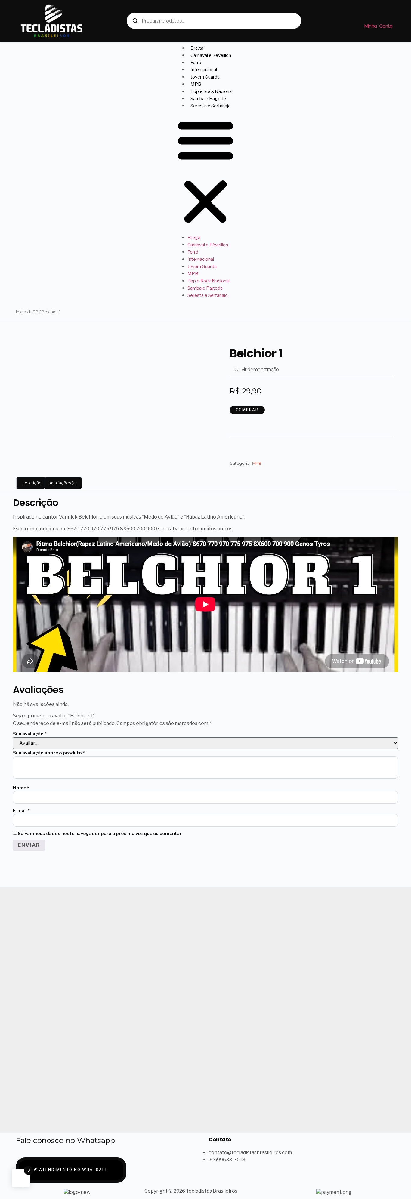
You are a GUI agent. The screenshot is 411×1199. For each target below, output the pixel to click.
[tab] (31, 483)
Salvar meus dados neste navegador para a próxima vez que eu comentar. (100, 833)
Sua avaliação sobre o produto (49, 753)
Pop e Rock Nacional (211, 91)
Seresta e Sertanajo (210, 106)
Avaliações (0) (63, 482)
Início (21, 311)
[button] (205, 171)
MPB (195, 84)
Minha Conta (378, 26)
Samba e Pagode (208, 98)
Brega (196, 48)
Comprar (247, 410)
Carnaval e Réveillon (210, 55)
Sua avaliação (30, 734)
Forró (195, 62)
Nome (21, 788)
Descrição (31, 482)
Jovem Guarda (205, 77)
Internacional (203, 69)
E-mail (21, 810)
